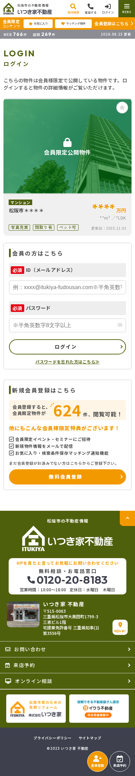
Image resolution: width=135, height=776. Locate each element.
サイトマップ (90, 738)
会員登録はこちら (111, 23)
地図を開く (120, 631)
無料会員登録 (65, 476)
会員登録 (97, 765)
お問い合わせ (30, 649)
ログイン (66, 346)
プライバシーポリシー (53, 738)
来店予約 (119, 765)
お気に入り (41, 23)
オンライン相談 (33, 680)
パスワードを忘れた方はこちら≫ (67, 361)
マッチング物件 (76, 23)
